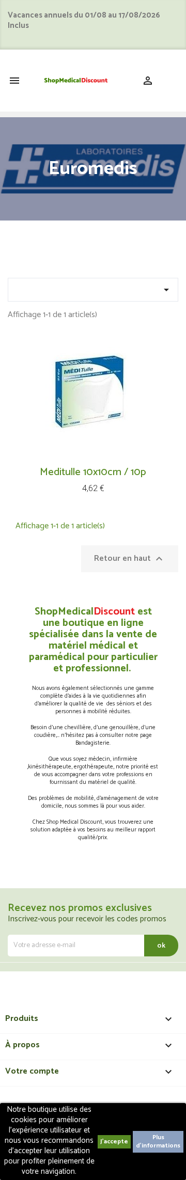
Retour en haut (129, 558)
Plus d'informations (158, 1141)
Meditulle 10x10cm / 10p (93, 472)
